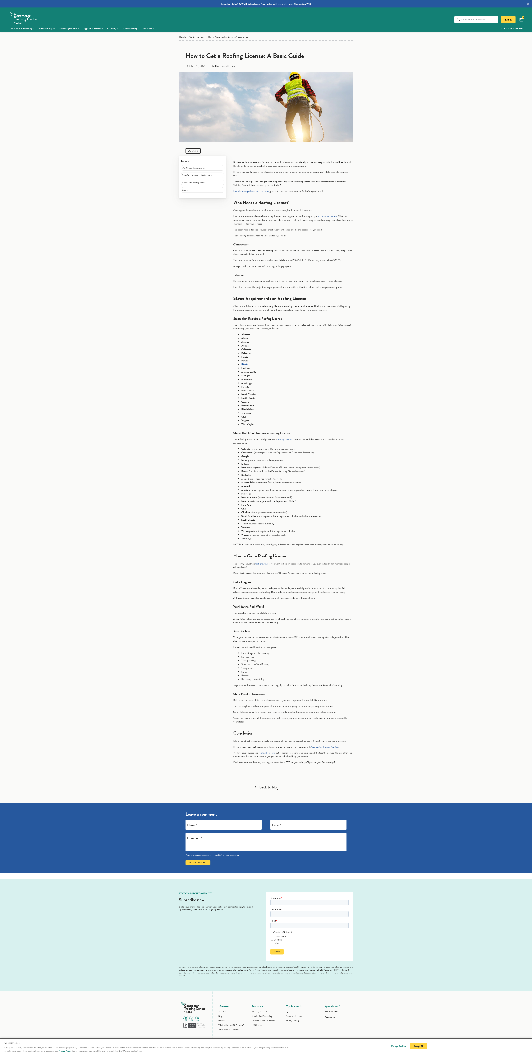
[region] (266, 1046)
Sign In (289, 1011)
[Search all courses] (458, 19)
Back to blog (268, 787)
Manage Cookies (398, 1046)
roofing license (284, 439)
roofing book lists (267, 753)
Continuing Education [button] (68, 28)
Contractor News (196, 37)
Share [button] (195, 150)
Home (182, 37)
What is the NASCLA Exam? (231, 1025)
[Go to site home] (194, 1007)
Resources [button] (147, 28)
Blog (220, 1016)
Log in (508, 19)
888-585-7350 (516, 28)
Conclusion (186, 189)
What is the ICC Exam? (228, 1029)
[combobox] (478, 19)
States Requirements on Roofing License (197, 175)
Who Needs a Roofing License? (193, 167)
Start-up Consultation (261, 1011)
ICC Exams (257, 1025)
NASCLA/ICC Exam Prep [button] (21, 28)
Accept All (419, 1046)
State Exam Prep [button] (46, 28)
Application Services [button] (92, 28)
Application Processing (262, 1016)
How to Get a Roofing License (193, 182)
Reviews (221, 1020)
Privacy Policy (65, 1051)
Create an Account (294, 1016)
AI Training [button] (111, 28)
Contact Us (330, 1017)
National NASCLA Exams (263, 1020)
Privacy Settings (292, 1020)
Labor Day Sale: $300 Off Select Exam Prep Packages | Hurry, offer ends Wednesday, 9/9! (266, 4)
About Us (222, 1011)
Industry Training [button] (130, 28)
